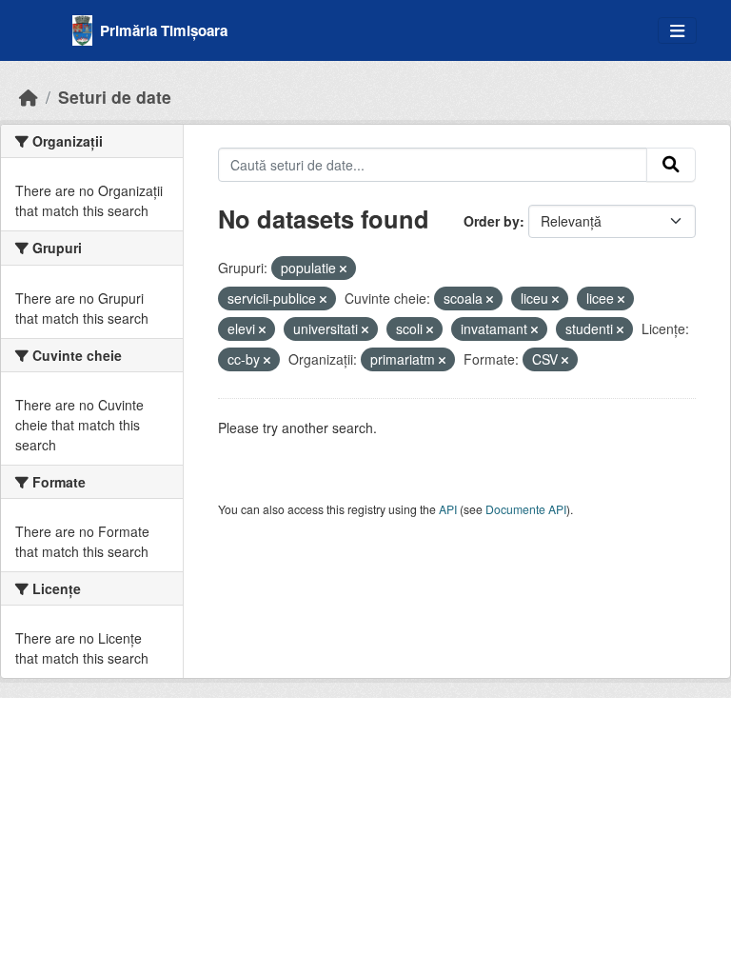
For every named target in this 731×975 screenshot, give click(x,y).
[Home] (28, 97)
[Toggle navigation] (677, 31)
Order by (492, 220)
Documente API (525, 509)
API (448, 509)
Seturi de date (114, 97)
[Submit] (671, 165)
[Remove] (343, 268)
